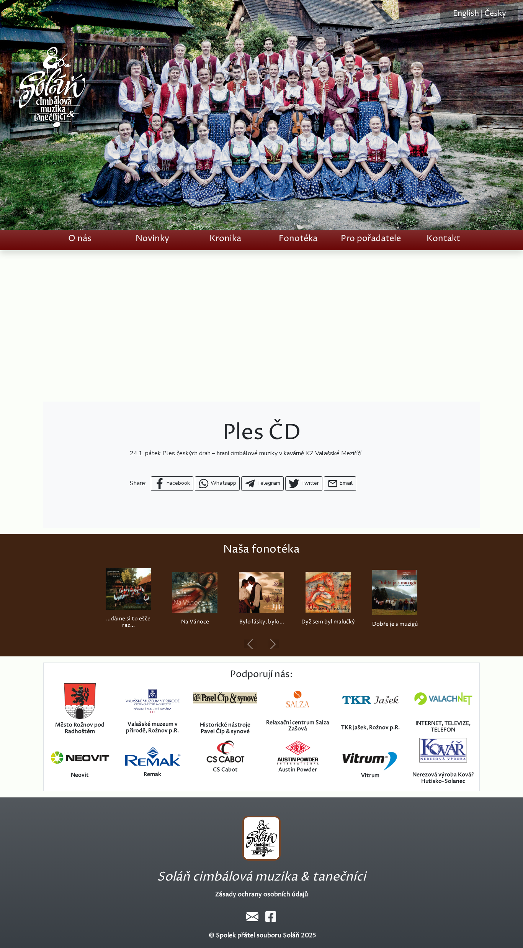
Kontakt (443, 238)
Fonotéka (298, 238)
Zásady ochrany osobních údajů (261, 894)
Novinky (152, 238)
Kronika (225, 238)
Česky (495, 13)
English (466, 13)
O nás (80, 238)
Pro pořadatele (371, 238)
